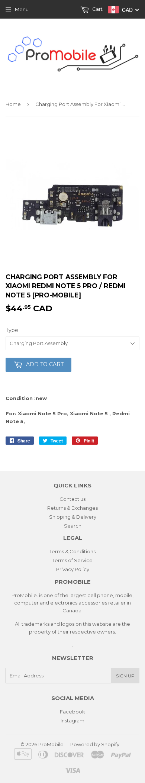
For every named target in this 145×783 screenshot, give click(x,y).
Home (13, 104)
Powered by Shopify (94, 744)
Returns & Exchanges (72, 508)
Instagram (72, 721)
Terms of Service (72, 560)
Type (12, 330)
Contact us (72, 499)
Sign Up (125, 676)
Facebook (72, 712)
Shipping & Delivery (72, 517)
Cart (97, 9)
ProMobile (51, 744)
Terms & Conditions (72, 551)
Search (72, 526)
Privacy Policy (72, 569)
